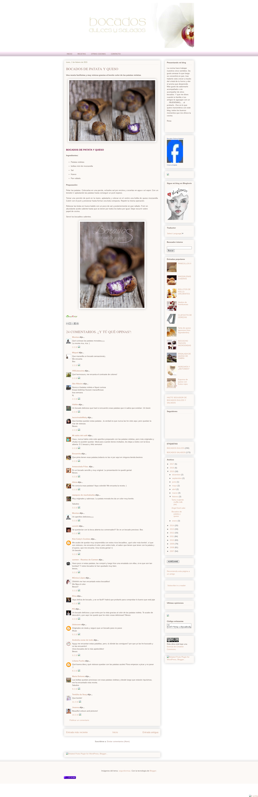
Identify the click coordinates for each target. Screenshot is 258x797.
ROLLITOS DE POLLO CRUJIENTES (184, 291)
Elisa (74, 596)
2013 (172, 529)
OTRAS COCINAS (98, 54)
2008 (172, 547)
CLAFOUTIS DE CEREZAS (185, 316)
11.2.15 (75, 702)
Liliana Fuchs (78, 661)
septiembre (177, 478)
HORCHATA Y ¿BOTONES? (184, 368)
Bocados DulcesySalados (175, 138)
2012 (172, 533)
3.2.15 (75, 477)
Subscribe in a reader (176, 585)
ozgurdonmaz (124, 771)
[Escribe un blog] (70, 323)
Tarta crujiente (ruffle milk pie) (178, 502)
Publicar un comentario (79, 720)
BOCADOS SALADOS (176, 452)
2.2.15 (75, 347)
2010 (172, 540)
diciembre (176, 475)
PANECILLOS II (184, 263)
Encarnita (76, 454)
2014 (172, 525)
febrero (175, 496)
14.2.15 (75, 715)
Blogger (153, 771)
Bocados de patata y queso (92, 68)
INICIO (69, 54)
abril (174, 489)
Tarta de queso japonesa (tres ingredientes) (184, 330)
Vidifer (75, 404)
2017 (172, 464)
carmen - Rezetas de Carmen (85, 560)
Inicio (115, 732)
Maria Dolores (78, 676)
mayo (174, 486)
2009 (172, 544)
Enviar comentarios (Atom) (118, 741)
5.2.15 (75, 634)
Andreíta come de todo (82, 640)
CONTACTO (116, 54)
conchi (75, 526)
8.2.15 (75, 671)
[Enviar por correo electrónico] (67, 323)
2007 (172, 551)
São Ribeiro (77, 384)
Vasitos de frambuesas (183, 303)
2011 (172, 536)
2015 (172, 471)
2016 (172, 468)
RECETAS (82, 54)
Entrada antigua (150, 732)
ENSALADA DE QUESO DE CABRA (184, 356)
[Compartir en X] (72, 323)
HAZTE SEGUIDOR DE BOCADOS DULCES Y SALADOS (177, 400)
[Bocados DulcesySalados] (175, 162)
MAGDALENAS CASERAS (184, 277)
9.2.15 (75, 689)
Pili (73, 609)
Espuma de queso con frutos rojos (183, 381)
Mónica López (78, 578)
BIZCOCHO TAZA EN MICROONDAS (184, 343)
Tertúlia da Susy (79, 694)
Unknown (76, 624)
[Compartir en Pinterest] (77, 323)
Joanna (75, 707)
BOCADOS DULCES (175, 448)
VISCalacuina (78, 371)
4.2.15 (75, 603)
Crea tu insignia (172, 165)
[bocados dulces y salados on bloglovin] (177, 219)
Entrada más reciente (77, 732)
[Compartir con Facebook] (75, 323)
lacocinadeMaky (79, 417)
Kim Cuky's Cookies (81, 539)
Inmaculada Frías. (80, 466)
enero (175, 521)
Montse (75, 337)
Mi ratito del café (79, 435)
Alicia (74, 482)
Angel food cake (178, 508)
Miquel (75, 352)
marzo (175, 493)
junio (174, 482)
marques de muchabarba (83, 495)
